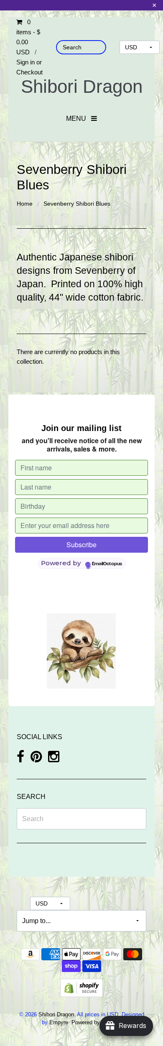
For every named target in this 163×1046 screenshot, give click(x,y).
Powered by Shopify (95, 1022)
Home (25, 203)
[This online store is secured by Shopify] (81, 987)
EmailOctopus (107, 564)
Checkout (29, 72)
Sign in (25, 62)
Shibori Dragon (82, 86)
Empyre (58, 1022)
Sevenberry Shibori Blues (76, 203)
